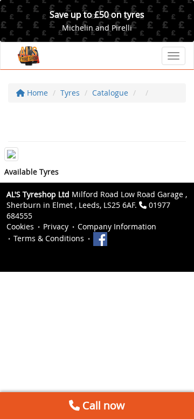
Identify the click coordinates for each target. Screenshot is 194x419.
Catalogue (110, 93)
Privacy (55, 226)
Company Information (117, 226)
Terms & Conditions (48, 238)
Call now (102, 405)
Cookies (20, 226)
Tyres (70, 93)
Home (36, 93)
